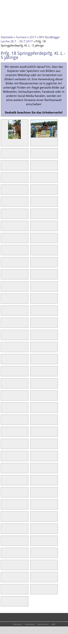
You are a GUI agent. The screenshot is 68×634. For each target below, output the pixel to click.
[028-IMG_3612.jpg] (33, 300)
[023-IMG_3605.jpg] (3, 276)
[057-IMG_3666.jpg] (3, 482)
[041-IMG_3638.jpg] (3, 385)
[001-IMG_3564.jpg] (14, 139)
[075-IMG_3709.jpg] (3, 591)
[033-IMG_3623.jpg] (3, 337)
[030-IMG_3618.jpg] (33, 312)
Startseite (7, 37)
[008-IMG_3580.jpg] (33, 179)
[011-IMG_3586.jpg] (3, 203)
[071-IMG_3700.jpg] (3, 567)
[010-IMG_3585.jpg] (33, 191)
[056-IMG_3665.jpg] (33, 470)
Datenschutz (43, 624)
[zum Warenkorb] (33, 4)
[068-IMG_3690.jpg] (33, 542)
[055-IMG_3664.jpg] (3, 470)
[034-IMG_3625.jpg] (33, 337)
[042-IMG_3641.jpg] (33, 385)
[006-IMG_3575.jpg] (33, 167)
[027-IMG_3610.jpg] (3, 300)
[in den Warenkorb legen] (25, 143)
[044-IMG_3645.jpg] (33, 397)
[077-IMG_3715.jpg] (3, 603)
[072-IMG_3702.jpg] (33, 567)
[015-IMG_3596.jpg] (3, 228)
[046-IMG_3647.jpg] (33, 409)
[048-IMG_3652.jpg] (33, 421)
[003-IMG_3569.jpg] (3, 155)
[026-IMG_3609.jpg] (33, 288)
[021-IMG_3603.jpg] (3, 264)
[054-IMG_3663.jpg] (33, 458)
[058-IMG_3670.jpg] (33, 482)
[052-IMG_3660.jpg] (33, 445)
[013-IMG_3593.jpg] (3, 215)
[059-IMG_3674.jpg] (3, 494)
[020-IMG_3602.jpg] (33, 252)
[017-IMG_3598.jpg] (3, 240)
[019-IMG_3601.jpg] (3, 252)
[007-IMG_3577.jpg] (3, 179)
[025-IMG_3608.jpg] (3, 288)
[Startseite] (8, 5)
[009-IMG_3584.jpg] (3, 191)
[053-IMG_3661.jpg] (3, 458)
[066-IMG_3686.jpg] (33, 530)
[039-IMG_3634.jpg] (3, 373)
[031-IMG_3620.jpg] (3, 324)
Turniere (21, 37)
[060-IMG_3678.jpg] (33, 494)
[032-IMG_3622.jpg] (33, 324)
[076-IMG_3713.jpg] (33, 591)
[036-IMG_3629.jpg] (33, 349)
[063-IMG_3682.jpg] (3, 518)
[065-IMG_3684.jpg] (3, 530)
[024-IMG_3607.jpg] (33, 276)
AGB (53, 624)
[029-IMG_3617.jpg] (3, 312)
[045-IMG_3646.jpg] (3, 409)
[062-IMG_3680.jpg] (33, 506)
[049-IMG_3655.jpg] (3, 433)
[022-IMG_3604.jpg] (33, 264)
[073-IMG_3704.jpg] (3, 579)
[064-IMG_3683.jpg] (33, 518)
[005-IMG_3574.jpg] (3, 167)
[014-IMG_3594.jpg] (33, 215)
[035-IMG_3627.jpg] (3, 349)
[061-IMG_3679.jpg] (3, 506)
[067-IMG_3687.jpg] (3, 542)
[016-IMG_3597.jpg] (33, 228)
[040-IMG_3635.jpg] (33, 373)
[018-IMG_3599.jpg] (33, 240)
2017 (32, 37)
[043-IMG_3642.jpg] (3, 397)
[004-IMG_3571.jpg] (33, 155)
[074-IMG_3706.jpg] (33, 579)
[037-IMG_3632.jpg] (3, 361)
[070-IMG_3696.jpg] (33, 554)
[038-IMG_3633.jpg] (33, 361)
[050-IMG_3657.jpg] (33, 433)
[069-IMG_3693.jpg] (3, 554)
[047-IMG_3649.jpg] (3, 421)
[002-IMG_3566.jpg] (44, 137)
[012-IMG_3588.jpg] (33, 203)
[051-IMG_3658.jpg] (3, 445)
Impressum (30, 624)
